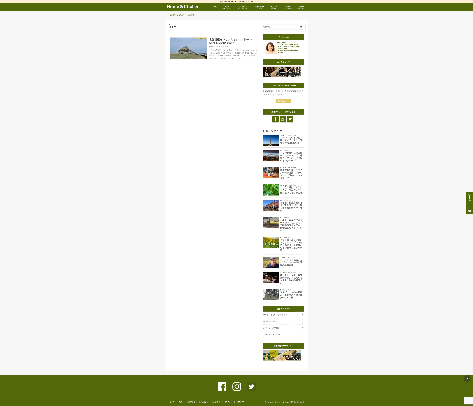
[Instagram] (283, 119)
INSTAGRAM (259, 7)
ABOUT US (274, 7)
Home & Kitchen (183, 6)
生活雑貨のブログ (270, 321)
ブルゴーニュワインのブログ (275, 315)
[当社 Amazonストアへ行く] (282, 359)
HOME (214, 7)
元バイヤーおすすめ (271, 334)
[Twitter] (290, 119)
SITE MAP (301, 7)
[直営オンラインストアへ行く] (282, 76)
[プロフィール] (282, 52)
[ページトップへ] (467, 378)
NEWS (227, 7)
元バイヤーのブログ (271, 328)
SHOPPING (243, 7)
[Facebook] (275, 119)
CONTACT (287, 7)
